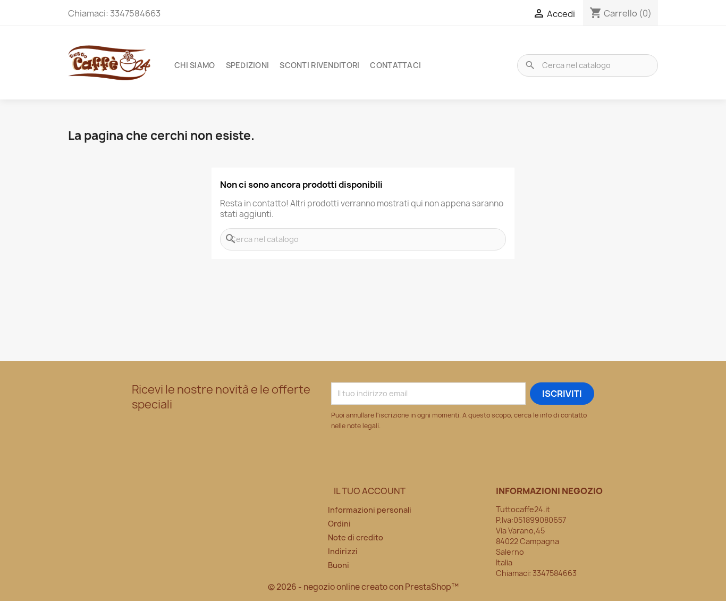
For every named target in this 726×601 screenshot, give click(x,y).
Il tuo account (370, 491)
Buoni (338, 565)
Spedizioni (247, 65)
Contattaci (395, 65)
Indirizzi (343, 551)
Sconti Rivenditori (319, 65)
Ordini (339, 524)
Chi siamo (194, 65)
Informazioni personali (369, 510)
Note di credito (355, 537)
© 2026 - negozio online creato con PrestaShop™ (363, 586)
